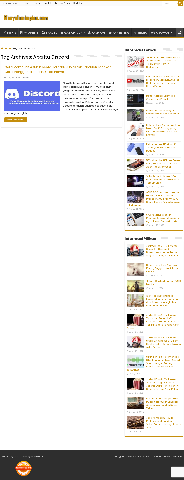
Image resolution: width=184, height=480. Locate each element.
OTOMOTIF (164, 33)
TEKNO (142, 33)
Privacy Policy (62, 3)
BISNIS (11, 33)
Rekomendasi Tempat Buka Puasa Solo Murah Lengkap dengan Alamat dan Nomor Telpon (162, 403)
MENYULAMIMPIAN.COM (142, 456)
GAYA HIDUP (73, 33)
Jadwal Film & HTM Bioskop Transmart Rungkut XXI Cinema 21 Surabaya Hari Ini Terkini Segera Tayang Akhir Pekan (152, 321)
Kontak (48, 3)
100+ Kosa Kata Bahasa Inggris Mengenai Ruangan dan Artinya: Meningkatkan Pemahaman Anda (162, 300)
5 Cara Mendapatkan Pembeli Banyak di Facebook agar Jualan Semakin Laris (163, 218)
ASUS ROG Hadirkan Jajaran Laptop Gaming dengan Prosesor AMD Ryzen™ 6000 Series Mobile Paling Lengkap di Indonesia (153, 199)
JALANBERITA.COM (171, 456)
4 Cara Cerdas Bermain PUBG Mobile (163, 282)
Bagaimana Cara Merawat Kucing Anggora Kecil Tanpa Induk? (162, 268)
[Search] (180, 3)
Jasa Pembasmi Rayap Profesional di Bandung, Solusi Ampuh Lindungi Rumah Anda (163, 422)
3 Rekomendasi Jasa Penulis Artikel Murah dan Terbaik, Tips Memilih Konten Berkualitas (163, 62)
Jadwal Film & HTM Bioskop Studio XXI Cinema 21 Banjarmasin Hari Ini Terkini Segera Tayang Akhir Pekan (162, 250)
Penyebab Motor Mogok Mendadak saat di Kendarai (162, 112)
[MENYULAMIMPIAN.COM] (26, 17)
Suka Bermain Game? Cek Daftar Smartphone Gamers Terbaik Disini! (162, 179)
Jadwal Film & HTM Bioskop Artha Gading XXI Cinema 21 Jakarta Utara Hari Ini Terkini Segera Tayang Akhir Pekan (162, 384)
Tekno (28, 77)
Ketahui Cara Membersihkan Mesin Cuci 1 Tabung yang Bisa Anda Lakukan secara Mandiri (163, 129)
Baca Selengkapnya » (16, 119)
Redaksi (77, 3)
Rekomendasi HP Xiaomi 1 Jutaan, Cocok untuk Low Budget (161, 147)
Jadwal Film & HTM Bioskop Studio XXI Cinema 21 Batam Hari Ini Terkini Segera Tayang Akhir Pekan (163, 342)
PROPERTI (31, 33)
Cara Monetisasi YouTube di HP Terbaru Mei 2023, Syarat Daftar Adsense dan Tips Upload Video (162, 81)
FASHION (98, 33)
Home (37, 3)
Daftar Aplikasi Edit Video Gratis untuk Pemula (160, 97)
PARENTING (121, 33)
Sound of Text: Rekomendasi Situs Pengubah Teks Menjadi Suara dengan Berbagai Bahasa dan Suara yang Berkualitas (153, 363)
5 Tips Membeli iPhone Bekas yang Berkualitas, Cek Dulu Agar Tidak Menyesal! (163, 163)
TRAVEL (51, 33)
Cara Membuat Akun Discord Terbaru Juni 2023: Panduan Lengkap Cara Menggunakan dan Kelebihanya (58, 69)
